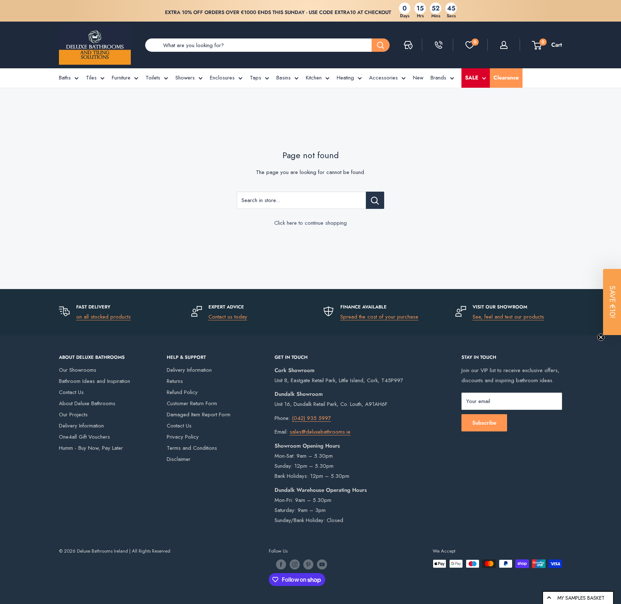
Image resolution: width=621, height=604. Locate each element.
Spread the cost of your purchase (379, 317)
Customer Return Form (192, 403)
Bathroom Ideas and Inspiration (94, 381)
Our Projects (73, 414)
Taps (255, 78)
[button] (612, 302)
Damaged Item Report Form (198, 414)
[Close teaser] (600, 337)
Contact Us (71, 392)
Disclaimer (178, 459)
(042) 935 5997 (311, 418)
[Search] (381, 45)
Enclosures (222, 78)
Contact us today (227, 317)
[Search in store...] (375, 200)
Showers (185, 78)
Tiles (91, 78)
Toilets (153, 78)
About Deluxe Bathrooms (87, 403)
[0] (470, 45)
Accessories (383, 78)
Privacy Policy (183, 437)
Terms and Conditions (192, 448)
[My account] (503, 45)
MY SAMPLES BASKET (580, 597)
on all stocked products (103, 317)
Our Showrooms (77, 370)
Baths (65, 78)
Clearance (506, 78)
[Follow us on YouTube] (322, 564)
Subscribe (484, 423)
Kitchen (314, 78)
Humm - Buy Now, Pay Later (91, 448)
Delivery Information (81, 426)
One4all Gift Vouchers (84, 437)
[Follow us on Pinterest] (308, 564)
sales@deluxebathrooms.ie (320, 432)
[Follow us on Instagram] (295, 564)
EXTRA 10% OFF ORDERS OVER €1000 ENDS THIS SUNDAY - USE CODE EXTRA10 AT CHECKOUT (278, 12)
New (418, 78)
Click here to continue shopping (310, 223)
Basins (283, 78)
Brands (438, 78)
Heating (345, 78)
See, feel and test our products (508, 317)
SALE (471, 78)
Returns (175, 381)
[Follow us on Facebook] (281, 564)
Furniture (121, 78)
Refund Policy (182, 392)
